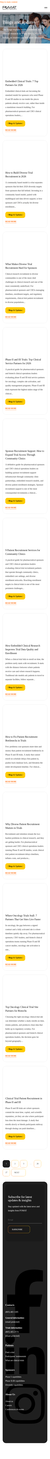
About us (9, 1401)
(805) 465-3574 (12, 1332)
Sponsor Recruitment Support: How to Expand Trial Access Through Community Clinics (24, 454)
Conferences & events (14, 1409)
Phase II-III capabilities (15, 1381)
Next (16, 1173)
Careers (8, 1405)
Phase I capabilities (13, 1377)
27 (6, 1172)
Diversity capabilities (14, 1385)
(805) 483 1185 (11, 1312)
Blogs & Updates (15, 123)
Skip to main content (8, 2)
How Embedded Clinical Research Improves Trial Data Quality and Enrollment (22, 649)
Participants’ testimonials (15, 1356)
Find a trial (9, 1352)
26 (38, 1164)
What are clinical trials (14, 1360)
